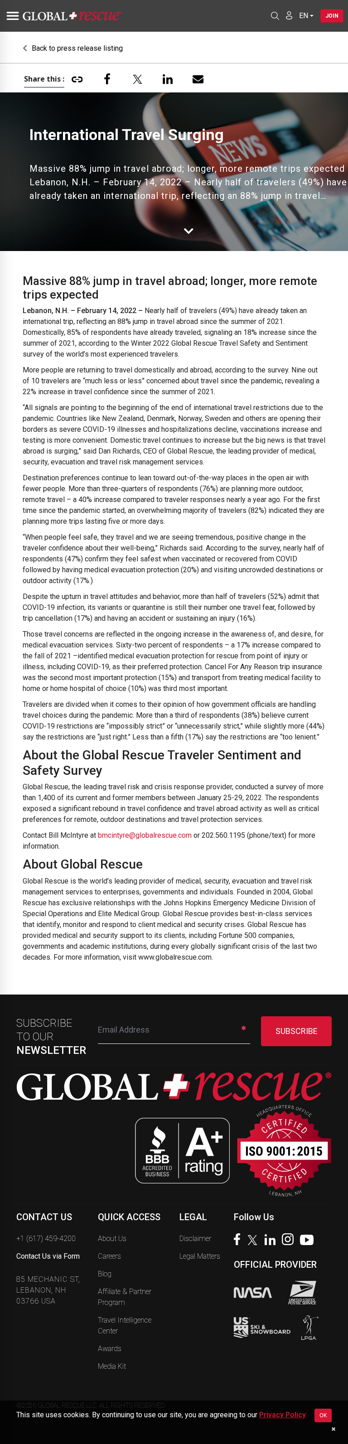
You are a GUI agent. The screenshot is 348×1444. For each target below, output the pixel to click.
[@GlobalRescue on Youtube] (309, 1241)
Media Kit (112, 1366)
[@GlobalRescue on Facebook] (239, 1240)
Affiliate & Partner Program (124, 1297)
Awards (109, 1348)
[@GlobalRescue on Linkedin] (272, 1240)
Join (331, 16)
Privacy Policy (282, 1414)
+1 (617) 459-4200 (46, 1238)
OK (323, 1415)
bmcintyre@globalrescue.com (145, 835)
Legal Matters (199, 1256)
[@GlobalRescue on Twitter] (254, 1241)
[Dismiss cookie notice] (333, 1429)
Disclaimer (195, 1238)
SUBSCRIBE (297, 1031)
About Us (112, 1238)
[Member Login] (289, 15)
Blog (104, 1274)
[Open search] (275, 16)
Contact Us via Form (48, 1256)
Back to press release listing (76, 48)
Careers (109, 1256)
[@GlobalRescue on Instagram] (290, 1240)
